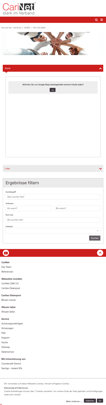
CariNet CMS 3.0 (10, 283)
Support (5, 337)
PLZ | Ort (9, 215)
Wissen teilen (8, 311)
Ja (52, 90)
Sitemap (5, 347)
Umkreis (9, 226)
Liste (7, 168)
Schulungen (7, 328)
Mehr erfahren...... (74, 401)
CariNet (27, 27)
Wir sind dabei (39, 27)
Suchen (95, 238)
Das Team (6, 267)
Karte (7, 68)
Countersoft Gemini (11, 363)
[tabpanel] (53, 43)
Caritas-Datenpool (10, 288)
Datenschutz (7, 351)
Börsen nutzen (8, 300)
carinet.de (17, 27)
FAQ (3, 333)
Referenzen (7, 271)
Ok (100, 400)
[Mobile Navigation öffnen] (101, 20)
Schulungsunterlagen (12, 323)
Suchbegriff (11, 192)
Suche (4, 342)
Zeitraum (10, 203)
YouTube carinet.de (6, 253)
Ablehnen (90, 400)
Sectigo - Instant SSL (11, 368)
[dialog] (54, 393)
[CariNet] (53, 8)
